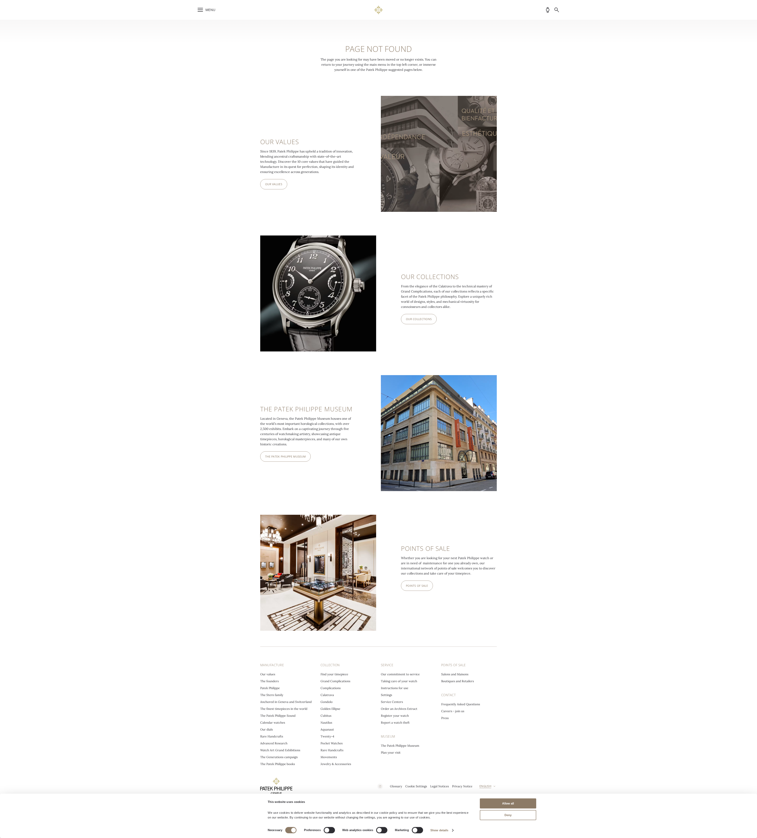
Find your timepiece (334, 674)
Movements (329, 757)
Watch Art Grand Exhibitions (280, 750)
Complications (331, 688)
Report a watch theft (395, 722)
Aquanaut (327, 729)
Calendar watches (272, 722)
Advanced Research (273, 743)
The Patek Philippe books (277, 764)
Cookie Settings (416, 786)
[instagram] (380, 786)
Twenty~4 (327, 736)
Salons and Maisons (454, 674)
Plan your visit (391, 752)
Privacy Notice (462, 786)
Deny (508, 815)
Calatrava (327, 695)
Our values (267, 674)
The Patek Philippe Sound (278, 715)
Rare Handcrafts (271, 736)
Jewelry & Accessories (336, 764)
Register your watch (395, 715)
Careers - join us (452, 711)
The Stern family (271, 695)
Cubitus (326, 715)
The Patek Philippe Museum (400, 745)
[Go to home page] (378, 10)
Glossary (396, 786)
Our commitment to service (400, 674)
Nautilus (326, 722)
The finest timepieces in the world (283, 709)
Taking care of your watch (399, 681)
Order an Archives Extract (399, 709)
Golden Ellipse (330, 709)
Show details (439, 830)
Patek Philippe (270, 688)
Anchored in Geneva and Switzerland (286, 702)
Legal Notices (439, 786)
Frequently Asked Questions (460, 704)
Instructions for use (394, 688)
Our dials (266, 729)
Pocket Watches (332, 743)
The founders (269, 681)
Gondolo (327, 702)
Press (445, 718)
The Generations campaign (279, 757)
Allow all (508, 803)
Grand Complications (335, 681)
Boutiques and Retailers (457, 681)
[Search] (557, 10)
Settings (386, 695)
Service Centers (392, 702)
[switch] (329, 830)
